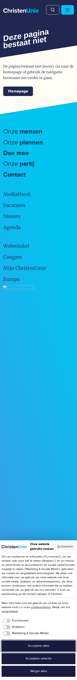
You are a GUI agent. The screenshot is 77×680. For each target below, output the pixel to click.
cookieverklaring (41, 607)
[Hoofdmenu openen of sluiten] (67, 10)
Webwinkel (16, 246)
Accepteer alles (38, 646)
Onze (22, 131)
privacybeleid (10, 611)
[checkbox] (15, 620)
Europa (11, 279)
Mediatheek (17, 194)
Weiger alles (38, 671)
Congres (12, 257)
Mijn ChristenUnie (24, 268)
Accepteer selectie (38, 658)
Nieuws (11, 216)
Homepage (18, 91)
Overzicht (67, 546)
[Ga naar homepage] (21, 11)
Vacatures (14, 205)
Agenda (12, 227)
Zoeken (52, 10)
